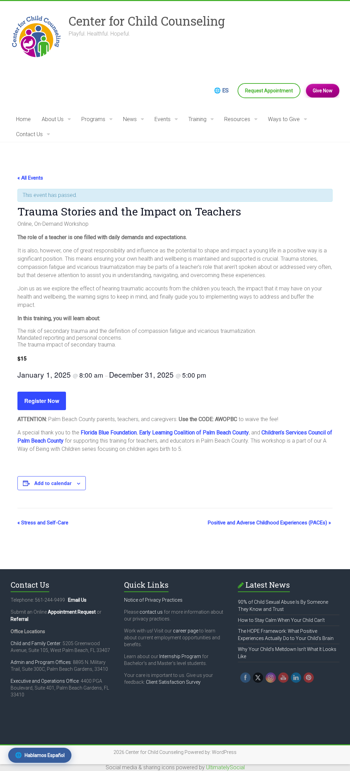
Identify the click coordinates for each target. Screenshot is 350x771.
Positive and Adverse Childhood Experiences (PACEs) (269, 523)
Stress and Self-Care (42, 523)
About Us (53, 119)
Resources (237, 119)
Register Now (41, 401)
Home (23, 119)
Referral (19, 619)
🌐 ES (221, 90)
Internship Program (180, 656)
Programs (93, 119)
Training (197, 119)
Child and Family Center (35, 643)
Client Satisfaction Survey (173, 682)
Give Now (323, 90)
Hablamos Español (40, 755)
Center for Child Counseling (147, 21)
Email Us (77, 600)
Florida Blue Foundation (109, 432)
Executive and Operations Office (45, 681)
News (130, 119)
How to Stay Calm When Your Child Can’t (281, 620)
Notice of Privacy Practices (153, 600)
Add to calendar (52, 483)
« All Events (30, 178)
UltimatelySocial (225, 767)
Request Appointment (269, 90)
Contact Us (29, 134)
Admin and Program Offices (41, 662)
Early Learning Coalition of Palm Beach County (194, 432)
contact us (151, 612)
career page (185, 630)
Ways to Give (284, 119)
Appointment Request (72, 612)
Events (162, 119)
